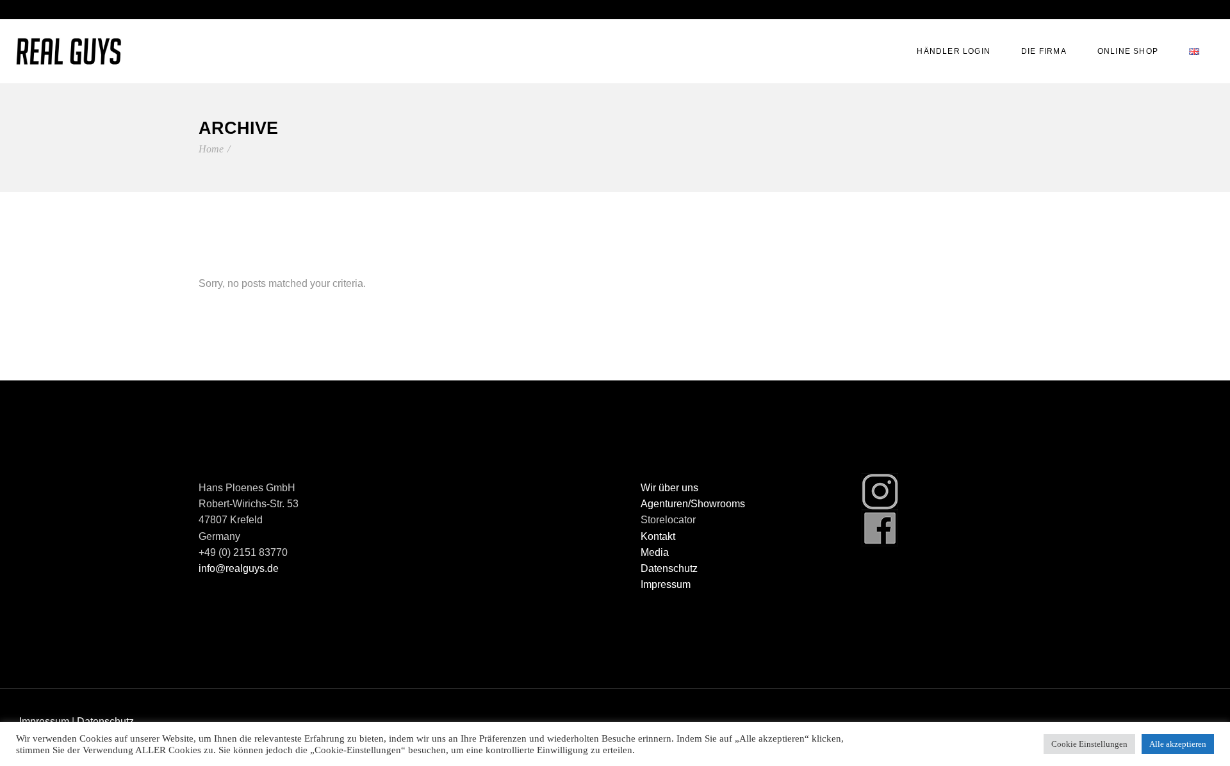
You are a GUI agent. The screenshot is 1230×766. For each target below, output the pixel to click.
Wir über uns (669, 487)
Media (655, 552)
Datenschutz (669, 568)
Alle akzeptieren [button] (1177, 744)
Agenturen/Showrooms (693, 503)
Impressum (666, 584)
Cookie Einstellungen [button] (1089, 744)
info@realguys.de (239, 568)
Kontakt (658, 536)
